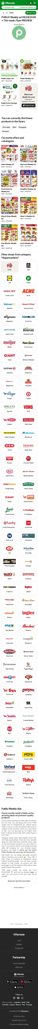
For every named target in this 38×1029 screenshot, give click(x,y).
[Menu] (34, 3)
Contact (19, 944)
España (12, 1005)
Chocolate (6, 127)
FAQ (18, 941)
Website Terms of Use (19, 1020)
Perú (23, 1005)
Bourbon (5, 131)
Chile (27, 1002)
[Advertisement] (19, 40)
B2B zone (19, 967)
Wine (14, 127)
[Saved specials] (26, 3)
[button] (30, 3)
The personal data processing (19, 1024)
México (18, 1005)
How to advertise (19, 963)
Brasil (23, 1002)
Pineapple (22, 127)
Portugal (29, 1005)
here (32, 872)
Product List (19, 948)
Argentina (17, 1002)
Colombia (5, 1005)
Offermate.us (25, 1011)
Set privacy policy (19, 1016)
